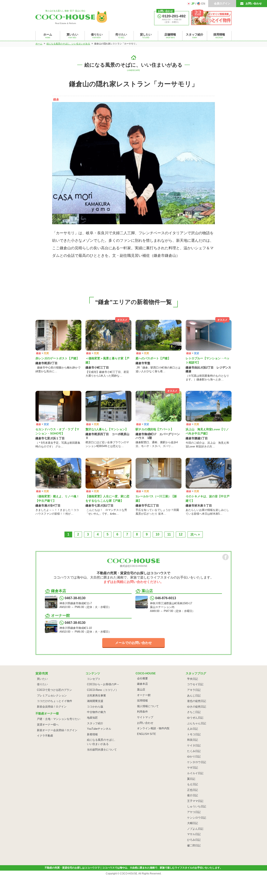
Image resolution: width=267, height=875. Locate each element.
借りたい (42, 684)
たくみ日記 (194, 751)
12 (181, 534)
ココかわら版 (95, 706)
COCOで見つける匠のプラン (54, 689)
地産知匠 (92, 717)
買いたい (42, 678)
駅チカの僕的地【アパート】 (155, 429)
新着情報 (92, 734)
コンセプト (94, 678)
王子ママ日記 (195, 801)
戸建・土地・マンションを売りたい (58, 719)
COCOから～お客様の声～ (103, 684)
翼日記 (191, 778)
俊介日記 (192, 795)
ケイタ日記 (194, 745)
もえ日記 (192, 784)
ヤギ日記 (192, 767)
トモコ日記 (194, 734)
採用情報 (142, 700)
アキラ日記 (194, 689)
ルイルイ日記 (195, 773)
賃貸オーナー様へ (48, 724)
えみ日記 (192, 728)
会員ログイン (222, 3)
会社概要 (142, 678)
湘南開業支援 (95, 701)
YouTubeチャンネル (99, 728)
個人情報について (148, 706)
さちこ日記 (194, 712)
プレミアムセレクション (52, 695)
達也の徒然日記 (196, 701)
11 (169, 534)
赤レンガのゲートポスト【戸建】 (57, 358)
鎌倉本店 (142, 683)
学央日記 (192, 678)
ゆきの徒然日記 (196, 706)
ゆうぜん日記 (195, 717)
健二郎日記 (194, 845)
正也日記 (192, 789)
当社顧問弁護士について (102, 749)
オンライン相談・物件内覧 (153, 728)
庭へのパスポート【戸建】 (153, 358)
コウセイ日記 (195, 684)
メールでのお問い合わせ (133, 643)
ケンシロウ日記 (196, 817)
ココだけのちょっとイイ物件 (54, 701)
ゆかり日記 (194, 756)
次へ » (195, 534)
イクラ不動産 (45, 735)
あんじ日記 (194, 695)
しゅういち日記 (196, 806)
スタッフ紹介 (95, 723)
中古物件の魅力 (96, 712)
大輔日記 (192, 823)
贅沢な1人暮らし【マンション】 (107, 429)
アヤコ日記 (194, 812)
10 (157, 534)
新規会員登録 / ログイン (52, 706)
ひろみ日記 (194, 839)
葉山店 (141, 689)
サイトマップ (145, 717)
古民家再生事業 (96, 695)
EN (203, 3)
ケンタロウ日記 (196, 762)
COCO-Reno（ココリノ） (102, 689)
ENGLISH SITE (146, 734)
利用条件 (142, 711)
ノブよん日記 (195, 828)
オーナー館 (144, 695)
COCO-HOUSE (128, 873)
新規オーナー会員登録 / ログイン (57, 730)
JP (193, 3)
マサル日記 (194, 834)
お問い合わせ (254, 3)
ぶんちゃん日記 (196, 723)
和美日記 (192, 739)
